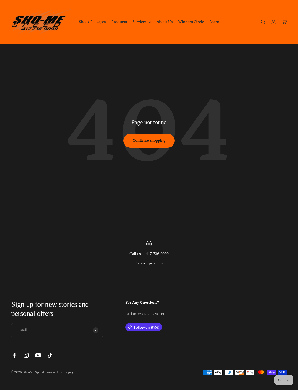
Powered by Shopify (59, 372)
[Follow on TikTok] (50, 355)
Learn (214, 22)
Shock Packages (92, 22)
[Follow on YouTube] (38, 355)
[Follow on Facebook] (14, 355)
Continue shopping (149, 140)
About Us (165, 22)
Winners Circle (191, 22)
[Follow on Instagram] (26, 355)
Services (139, 22)
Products (119, 22)
